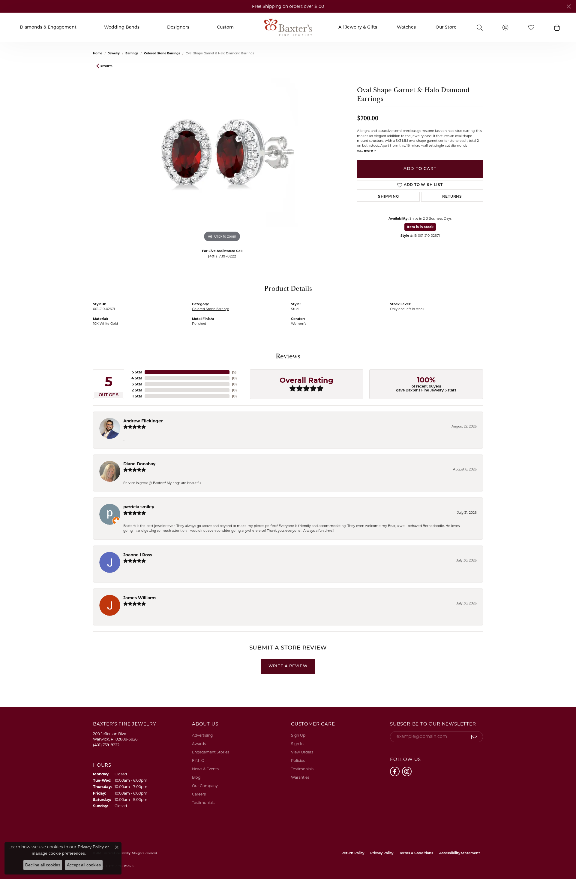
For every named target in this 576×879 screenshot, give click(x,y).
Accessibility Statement (459, 853)
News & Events (205, 769)
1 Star (137, 396)
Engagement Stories (210, 752)
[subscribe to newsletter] (474, 736)
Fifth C (198, 760)
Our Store (446, 27)
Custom (225, 27)
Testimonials (203, 802)
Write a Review (288, 666)
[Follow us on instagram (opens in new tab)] (407, 771)
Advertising (202, 735)
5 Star (137, 372)
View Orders (302, 752)
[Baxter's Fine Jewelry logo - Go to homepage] (288, 27)
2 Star (137, 390)
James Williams (139, 597)
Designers (178, 27)
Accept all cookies (84, 864)
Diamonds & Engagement (48, 27)
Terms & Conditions (416, 853)
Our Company (205, 785)
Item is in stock (420, 227)
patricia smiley (138, 506)
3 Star (137, 384)
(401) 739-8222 (222, 256)
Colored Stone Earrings (162, 53)
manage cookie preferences (58, 853)
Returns (452, 197)
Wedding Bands (122, 27)
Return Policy (352, 853)
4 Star (136, 378)
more (369, 150)
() (234, 372)
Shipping (388, 197)
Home (97, 53)
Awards (199, 743)
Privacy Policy (381, 853)
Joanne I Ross (137, 554)
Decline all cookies (42, 864)
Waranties (300, 777)
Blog (196, 777)
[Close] (568, 6)
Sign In (297, 743)
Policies (298, 760)
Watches (406, 27)
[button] (557, 27)
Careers (199, 794)
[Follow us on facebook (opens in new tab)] (395, 771)
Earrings (131, 53)
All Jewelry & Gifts (357, 27)
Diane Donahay (139, 463)
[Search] (479, 27)
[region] (222, 153)
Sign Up (298, 735)
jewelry (114, 53)
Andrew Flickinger (143, 420)
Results (106, 66)
